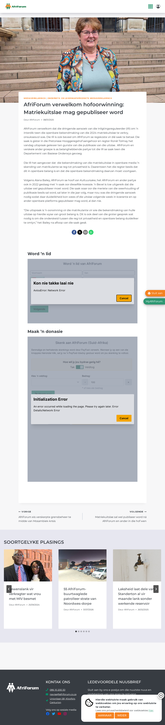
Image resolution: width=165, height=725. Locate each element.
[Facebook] (74, 232)
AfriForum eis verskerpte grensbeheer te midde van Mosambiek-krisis (45, 516)
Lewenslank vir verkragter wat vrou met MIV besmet (25, 594)
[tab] (76, 631)
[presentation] (28, 565)
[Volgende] (156, 589)
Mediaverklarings (35, 98)
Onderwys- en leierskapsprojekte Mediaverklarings (80, 98)
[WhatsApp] (91, 232)
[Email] (85, 232)
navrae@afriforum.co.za (63, 694)
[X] (79, 232)
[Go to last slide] (9, 589)
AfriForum (34, 120)
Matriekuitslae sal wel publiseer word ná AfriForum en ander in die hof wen (120, 516)
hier (151, 710)
